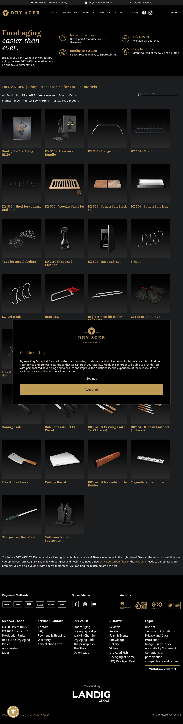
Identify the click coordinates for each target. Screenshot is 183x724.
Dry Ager (22, 12)
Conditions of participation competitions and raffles (161, 657)
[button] (13, 712)
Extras (73, 95)
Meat (62, 95)
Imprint (150, 627)
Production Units (13, 635)
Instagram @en (151, 12)
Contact (43, 627)
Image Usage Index (158, 644)
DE (158, 715)
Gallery (114, 644)
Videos (113, 648)
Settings (91, 378)
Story (118, 12)
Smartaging (69, 12)
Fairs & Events (118, 635)
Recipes (114, 631)
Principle (104, 12)
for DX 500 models (36, 100)
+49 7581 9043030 (142, 2)
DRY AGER (29, 95)
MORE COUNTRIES (171, 715)
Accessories (47, 95)
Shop (53, 12)
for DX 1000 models (66, 100)
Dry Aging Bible (84, 640)
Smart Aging (82, 627)
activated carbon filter (113, 561)
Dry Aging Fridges (86, 631)
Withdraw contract (162, 669)
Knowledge (117, 640)
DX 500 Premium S (14, 627)
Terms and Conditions (160, 631)
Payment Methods (15, 595)
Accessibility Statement (160, 648)
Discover (133, 12)
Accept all (92, 389)
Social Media (81, 595)
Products (87, 12)
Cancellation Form (50, 644)
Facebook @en (144, 12)
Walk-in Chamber (85, 635)
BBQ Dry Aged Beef (122, 661)
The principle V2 (84, 644)
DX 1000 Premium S (15, 631)
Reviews (114, 627)
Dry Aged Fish (118, 653)
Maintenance (11, 100)
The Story (80, 648)
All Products (10, 95)
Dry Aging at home (122, 657)
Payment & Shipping (51, 635)
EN (154, 715)
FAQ (40, 631)
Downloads (81, 653)
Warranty (44, 640)
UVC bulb (140, 561)
